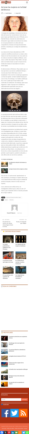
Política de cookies (10, 428)
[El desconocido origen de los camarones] (4, 364)
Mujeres (6, 199)
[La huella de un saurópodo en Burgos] (4, 371)
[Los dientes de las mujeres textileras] (20, 239)
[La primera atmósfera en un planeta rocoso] (4, 338)
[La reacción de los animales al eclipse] (4, 384)
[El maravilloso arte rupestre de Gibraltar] (8, 270)
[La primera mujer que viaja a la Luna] (8, 255)
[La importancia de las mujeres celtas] (4, 170)
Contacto (25, 428)
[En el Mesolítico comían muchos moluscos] (20, 255)
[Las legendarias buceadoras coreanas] (20, 270)
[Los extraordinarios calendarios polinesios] (4, 351)
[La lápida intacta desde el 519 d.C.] (4, 357)
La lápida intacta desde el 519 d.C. (17, 356)
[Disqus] (14, 309)
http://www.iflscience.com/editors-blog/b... (14, 197)
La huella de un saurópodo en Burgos (18, 369)
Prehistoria (11, 199)
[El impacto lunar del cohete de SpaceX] (4, 377)
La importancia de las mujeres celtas (18, 169)
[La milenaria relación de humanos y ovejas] (4, 164)
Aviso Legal (4, 428)
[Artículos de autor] (14, 208)
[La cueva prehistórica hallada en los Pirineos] (8, 239)
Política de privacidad (19, 428)
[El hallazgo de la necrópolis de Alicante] (4, 344)
